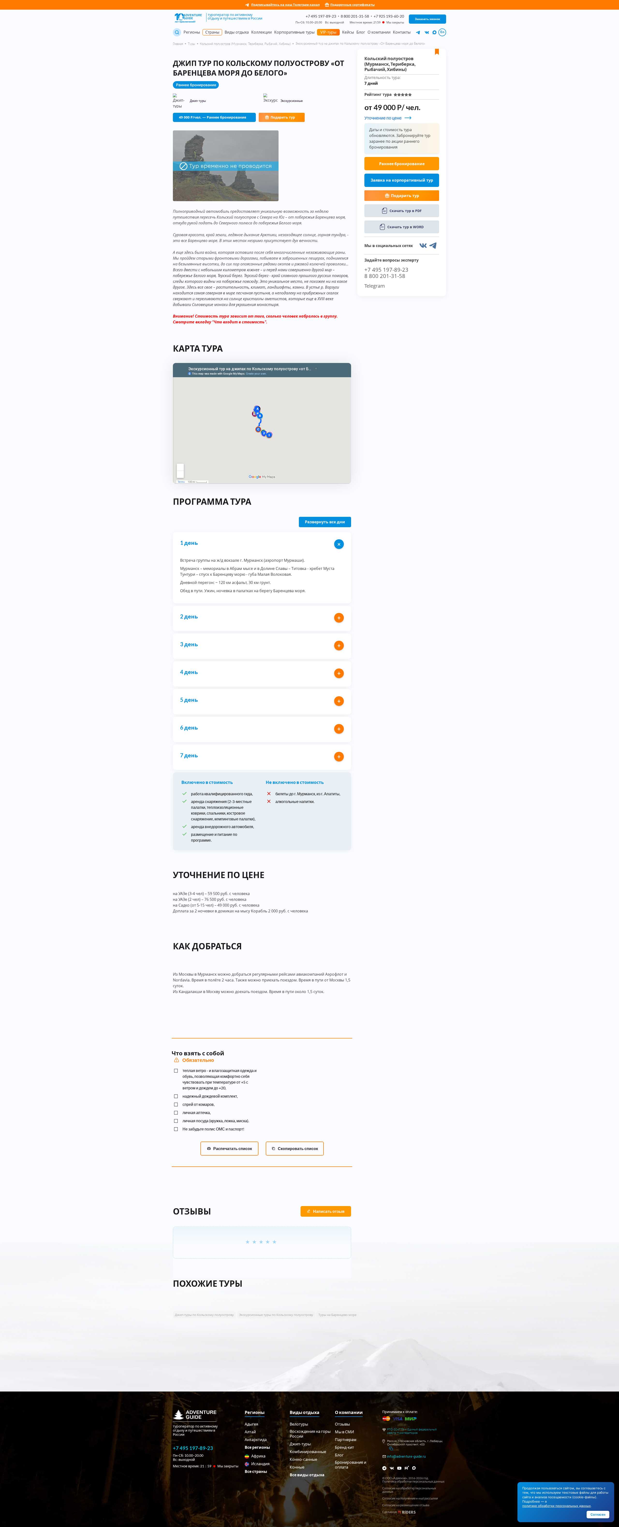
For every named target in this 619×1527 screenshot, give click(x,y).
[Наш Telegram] (418, 32)
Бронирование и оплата (350, 1464)
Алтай (250, 1431)
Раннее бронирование (402, 163)
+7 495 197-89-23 (321, 16)
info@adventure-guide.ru (406, 1456)
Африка (258, 1456)
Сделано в (389, 1512)
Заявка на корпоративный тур (402, 180)
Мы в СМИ (344, 1431)
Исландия (260, 1463)
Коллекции (261, 32)
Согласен (597, 1514)
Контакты (402, 32)
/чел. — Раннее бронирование (212, 117)
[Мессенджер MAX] (414, 1468)
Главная (178, 44)
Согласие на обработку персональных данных (409, 1490)
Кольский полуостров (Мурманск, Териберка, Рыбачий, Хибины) (245, 44)
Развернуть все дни (325, 522)
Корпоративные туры (294, 32)
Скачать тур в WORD (405, 227)
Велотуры (299, 1424)
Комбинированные (308, 1451)
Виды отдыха (237, 32)
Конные (297, 1467)
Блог (360, 32)
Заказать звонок (427, 19)
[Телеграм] (384, 1468)
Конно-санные (303, 1459)
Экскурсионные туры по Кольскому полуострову (276, 1315)
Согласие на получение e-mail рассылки (410, 1498)
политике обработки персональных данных (556, 1506)
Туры (191, 44)
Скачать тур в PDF (406, 210)
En (442, 32)
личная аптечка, (197, 1112)
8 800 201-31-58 (355, 16)
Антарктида (256, 1439)
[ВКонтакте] (392, 1468)
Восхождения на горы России (310, 1433)
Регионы (192, 32)
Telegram (374, 286)
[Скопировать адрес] (391, 1448)
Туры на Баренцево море (337, 1315)
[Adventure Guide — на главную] (189, 18)
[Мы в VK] (427, 32)
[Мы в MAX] (434, 32)
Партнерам (345, 1439)
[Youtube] (399, 1468)
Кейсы (348, 32)
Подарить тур (283, 117)
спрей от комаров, (198, 1104)
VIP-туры (328, 32)
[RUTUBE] (407, 1468)
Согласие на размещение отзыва (405, 1505)
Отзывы (342, 1424)
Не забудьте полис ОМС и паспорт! (213, 1129)
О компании (379, 32)
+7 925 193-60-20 (389, 16)
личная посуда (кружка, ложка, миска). (216, 1120)
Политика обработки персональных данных (413, 1481)
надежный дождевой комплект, (210, 1096)
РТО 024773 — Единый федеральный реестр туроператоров (412, 1431)
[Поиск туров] (177, 32)
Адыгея (251, 1424)
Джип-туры (300, 1444)
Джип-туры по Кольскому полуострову (204, 1315)
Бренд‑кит (344, 1447)
